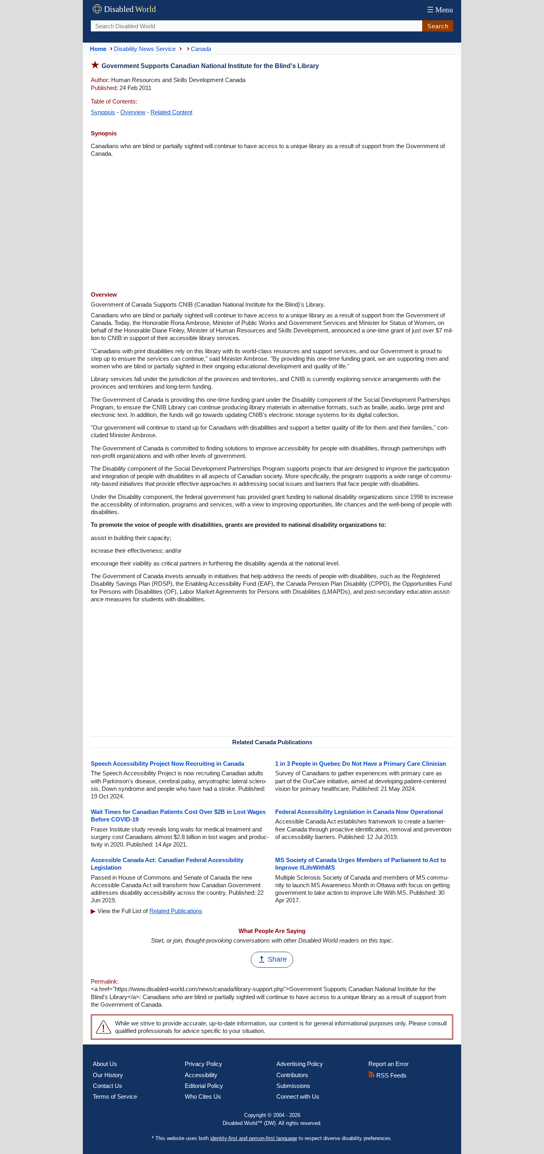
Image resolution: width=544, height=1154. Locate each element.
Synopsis (103, 112)
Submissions (293, 1085)
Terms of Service (115, 1096)
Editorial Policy (204, 1085)
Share (277, 959)
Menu (440, 10)
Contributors (292, 1075)
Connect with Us (297, 1096)
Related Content (171, 112)
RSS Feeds (391, 1075)
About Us (105, 1063)
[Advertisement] (272, 225)
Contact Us (107, 1085)
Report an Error (388, 1063)
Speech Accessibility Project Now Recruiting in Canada (167, 763)
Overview (132, 112)
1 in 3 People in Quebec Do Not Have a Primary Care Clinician (360, 763)
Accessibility (201, 1075)
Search (437, 26)
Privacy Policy (203, 1063)
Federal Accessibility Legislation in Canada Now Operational (359, 811)
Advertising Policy (299, 1063)
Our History (108, 1075)
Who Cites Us (203, 1096)
